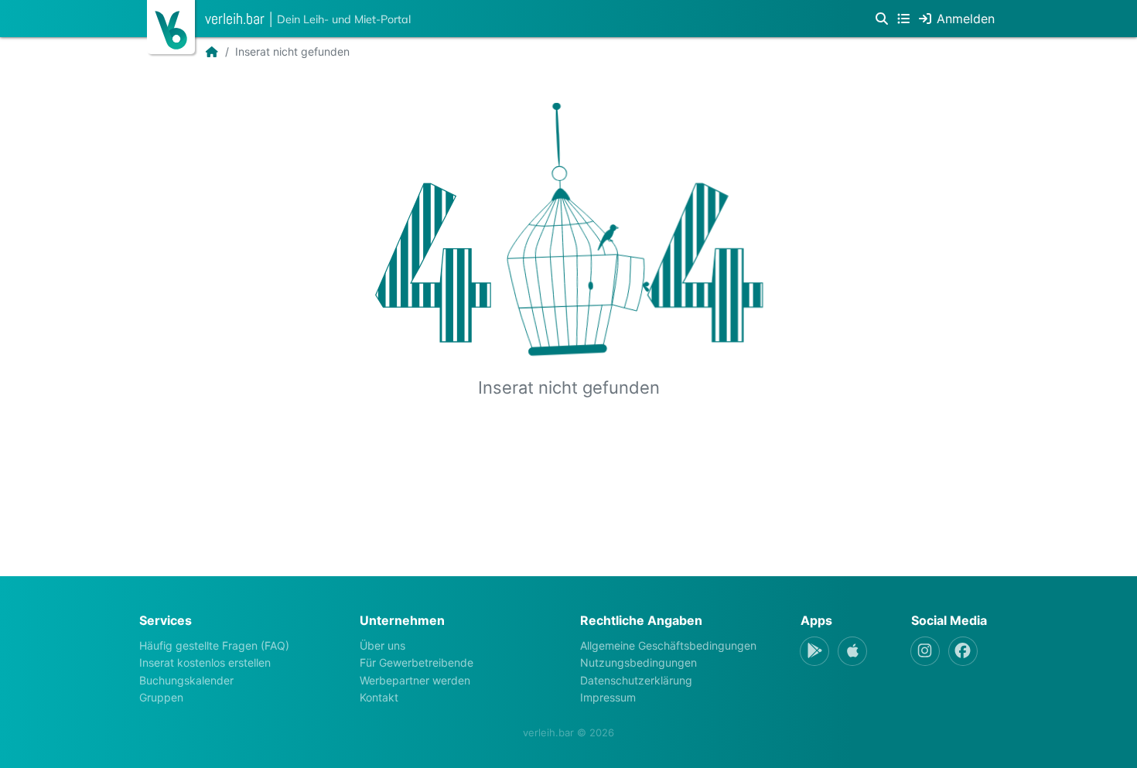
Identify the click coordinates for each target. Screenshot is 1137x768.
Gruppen (161, 697)
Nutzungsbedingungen (638, 662)
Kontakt (379, 697)
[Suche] (882, 18)
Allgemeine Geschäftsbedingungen (668, 645)
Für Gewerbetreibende (416, 662)
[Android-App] (814, 651)
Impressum (608, 697)
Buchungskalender (186, 680)
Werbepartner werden (415, 680)
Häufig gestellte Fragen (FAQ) (214, 645)
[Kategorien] (903, 18)
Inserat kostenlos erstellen (205, 662)
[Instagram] (925, 651)
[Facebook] (963, 651)
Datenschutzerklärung (636, 680)
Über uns (382, 645)
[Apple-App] (852, 651)
